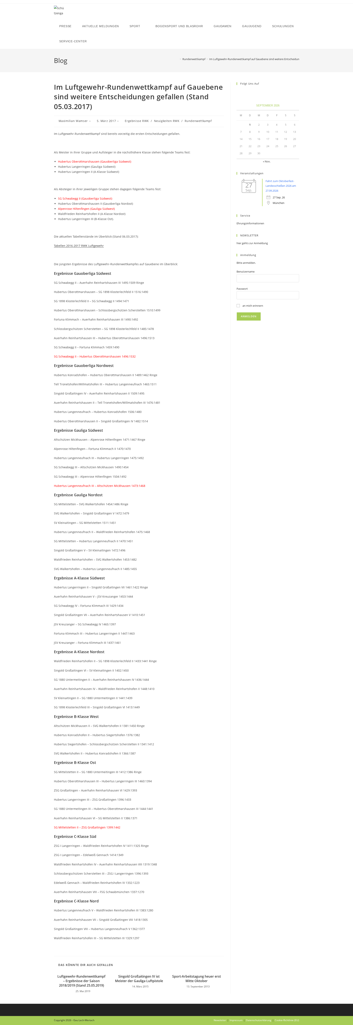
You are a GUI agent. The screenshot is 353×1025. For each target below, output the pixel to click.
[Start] (177, 59)
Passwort (242, 289)
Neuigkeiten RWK (167, 121)
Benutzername (246, 271)
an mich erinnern (252, 305)
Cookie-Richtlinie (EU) (287, 1020)
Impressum (236, 1020)
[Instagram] (244, 92)
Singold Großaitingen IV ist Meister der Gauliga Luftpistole (139, 978)
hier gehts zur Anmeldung (252, 243)
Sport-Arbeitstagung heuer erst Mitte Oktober (196, 978)
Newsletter (220, 1020)
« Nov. (266, 161)
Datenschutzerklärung (258, 1020)
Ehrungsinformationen (250, 223)
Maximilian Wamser (73, 121)
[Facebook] (239, 92)
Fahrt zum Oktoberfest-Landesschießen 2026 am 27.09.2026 (281, 185)
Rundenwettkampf (198, 121)
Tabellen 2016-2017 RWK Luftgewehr (79, 246)
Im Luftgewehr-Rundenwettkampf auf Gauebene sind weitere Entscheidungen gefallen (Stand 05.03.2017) (272, 59)
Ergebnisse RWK (137, 121)
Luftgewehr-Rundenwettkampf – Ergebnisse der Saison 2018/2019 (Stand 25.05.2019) (81, 981)
